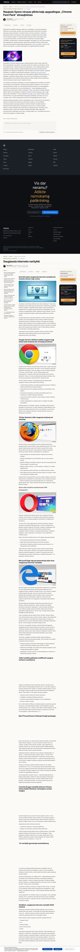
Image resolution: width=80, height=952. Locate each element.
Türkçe (5, 159)
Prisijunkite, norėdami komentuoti (47, 132)
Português (5, 155)
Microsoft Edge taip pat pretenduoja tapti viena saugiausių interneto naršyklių (9, 291)
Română (55, 165)
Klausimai (39, 2)
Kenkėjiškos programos (22, 2)
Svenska (30, 159)
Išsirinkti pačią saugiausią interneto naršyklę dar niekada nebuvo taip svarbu (9, 274)
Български (6, 168)
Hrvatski (5, 165)
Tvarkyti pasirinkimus (69, 949)
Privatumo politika (56, 234)
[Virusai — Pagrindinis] (6, 2)
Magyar (30, 162)
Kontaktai (55, 240)
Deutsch (5, 152)
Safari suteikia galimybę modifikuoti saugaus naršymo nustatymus (9, 297)
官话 (54, 162)
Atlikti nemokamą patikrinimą (50, 212)
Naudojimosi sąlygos (57, 232)
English (5, 149)
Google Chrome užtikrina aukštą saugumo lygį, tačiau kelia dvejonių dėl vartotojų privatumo (9, 280)
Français (30, 152)
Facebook (5, 237)
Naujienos (14, 2)
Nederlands (31, 149)
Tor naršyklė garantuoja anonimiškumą (9, 312)
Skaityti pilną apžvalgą (68, 56)
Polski (54, 149)
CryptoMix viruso (32, 93)
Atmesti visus (58, 949)
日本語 (29, 165)
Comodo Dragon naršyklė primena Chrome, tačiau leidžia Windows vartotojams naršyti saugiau (9, 307)
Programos (30, 2)
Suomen (55, 159)
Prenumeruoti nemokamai (68, 33)
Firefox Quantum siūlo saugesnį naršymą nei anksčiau (9, 286)
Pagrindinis (5, 6)
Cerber (43, 92)
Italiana (55, 152)
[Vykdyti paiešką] (53, 2)
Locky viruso (35, 44)
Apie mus (55, 229)
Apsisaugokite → (68, 53)
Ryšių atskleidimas (56, 238)
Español (55, 155)
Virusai (29, 229)
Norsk (4, 162)
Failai (35, 2)
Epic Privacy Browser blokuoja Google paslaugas (8, 301)
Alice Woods (9, 265)
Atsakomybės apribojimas (58, 236)
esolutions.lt (9, 235)
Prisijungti (74, 2)
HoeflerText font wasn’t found (37, 72)
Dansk (29, 155)
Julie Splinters (9, 19)
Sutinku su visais (47, 949)
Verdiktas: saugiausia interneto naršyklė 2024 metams (9, 317)
